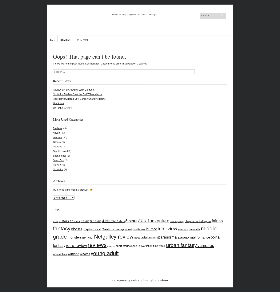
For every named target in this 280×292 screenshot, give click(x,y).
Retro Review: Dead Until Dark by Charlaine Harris (79, 98)
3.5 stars (96, 221)
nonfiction (153, 237)
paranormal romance (194, 236)
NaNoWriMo (88, 237)
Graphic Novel (60, 151)
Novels (56, 132)
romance (111, 246)
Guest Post (58, 160)
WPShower (163, 280)
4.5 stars (119, 221)
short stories (123, 246)
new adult (141, 237)
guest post (131, 229)
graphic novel (92, 229)
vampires (205, 245)
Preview (57, 164)
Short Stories (59, 155)
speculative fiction (142, 246)
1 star (55, 221)
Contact (82, 40)
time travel (159, 246)
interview (167, 228)
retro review (76, 245)
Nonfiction (58, 169)
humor (151, 229)
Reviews (65, 40)
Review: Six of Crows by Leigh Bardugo (73, 89)
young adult (105, 253)
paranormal (168, 237)
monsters (74, 236)
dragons (206, 221)
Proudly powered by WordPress (126, 280)
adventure (159, 220)
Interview (57, 137)
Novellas (57, 146)
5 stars (131, 220)
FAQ (52, 40)
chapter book (193, 221)
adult (143, 220)
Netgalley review (113, 236)
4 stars (108, 220)
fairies (217, 220)
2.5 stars (75, 221)
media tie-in (183, 229)
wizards (85, 254)
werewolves (60, 254)
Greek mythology (113, 229)
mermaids (194, 229)
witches (73, 253)
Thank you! (58, 103)
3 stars (85, 221)
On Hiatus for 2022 (62, 107)
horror (142, 229)
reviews (97, 244)
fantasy (61, 228)
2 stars (64, 220)
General (57, 141)
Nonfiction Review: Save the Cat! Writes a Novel (77, 94)
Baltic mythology (177, 221)
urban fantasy (181, 244)
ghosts (76, 229)
